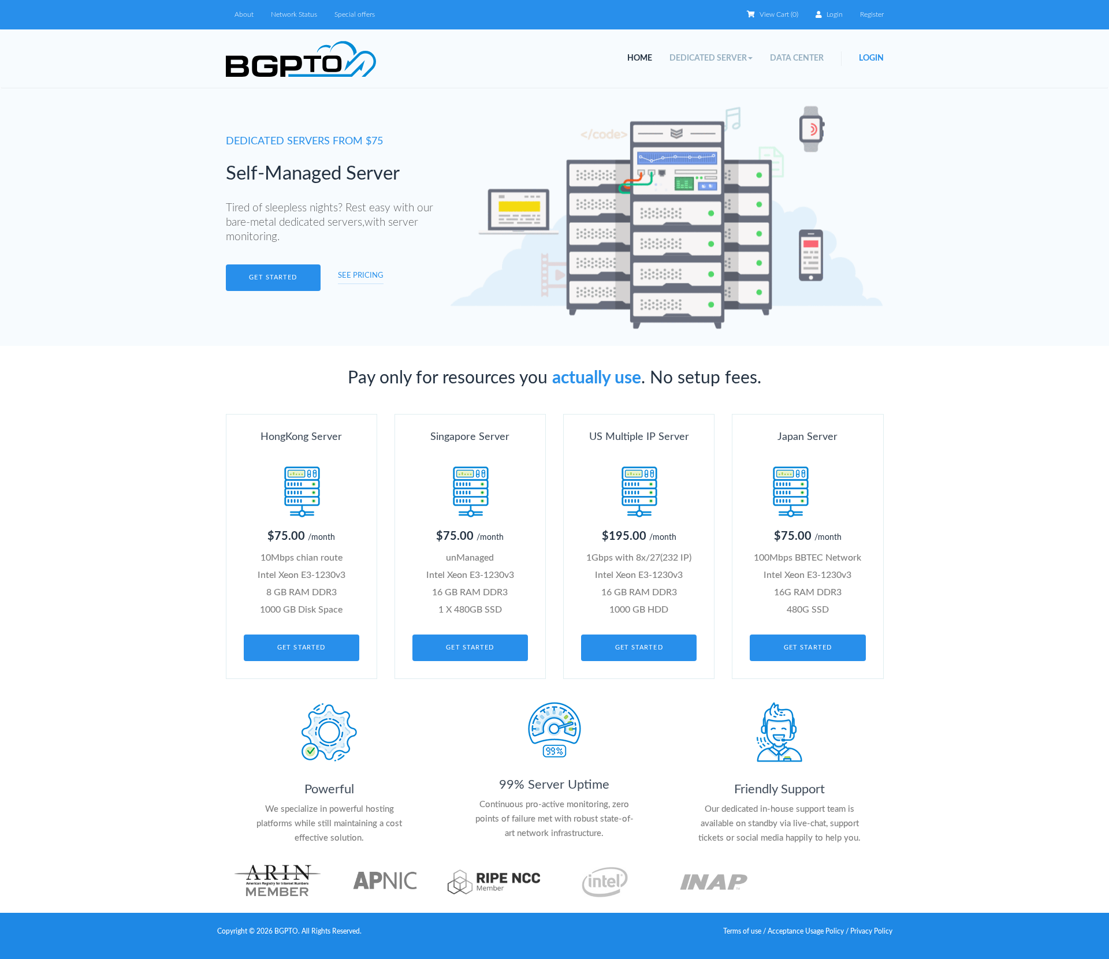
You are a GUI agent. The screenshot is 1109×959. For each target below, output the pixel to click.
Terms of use (742, 931)
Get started (273, 277)
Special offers (354, 14)
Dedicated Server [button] (708, 58)
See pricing (361, 275)
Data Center (797, 58)
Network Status (294, 14)
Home (639, 58)
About (244, 14)
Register (872, 14)
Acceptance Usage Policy (807, 931)
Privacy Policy (871, 931)
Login (834, 14)
